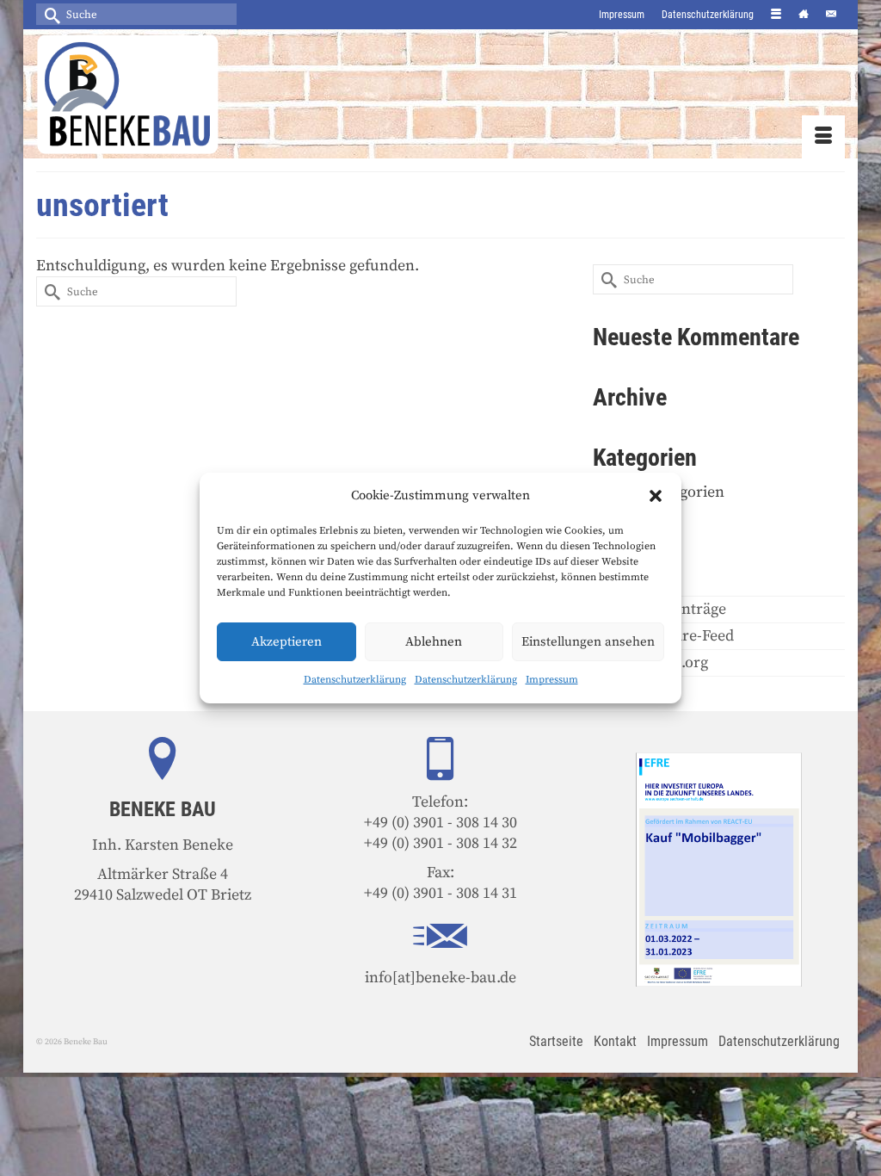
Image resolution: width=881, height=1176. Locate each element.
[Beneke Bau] (162, 93)
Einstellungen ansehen (588, 642)
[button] (655, 495)
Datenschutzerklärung (355, 679)
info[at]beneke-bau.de (440, 977)
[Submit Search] (49, 14)
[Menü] (823, 136)
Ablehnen (433, 642)
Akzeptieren (286, 642)
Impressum (552, 679)
